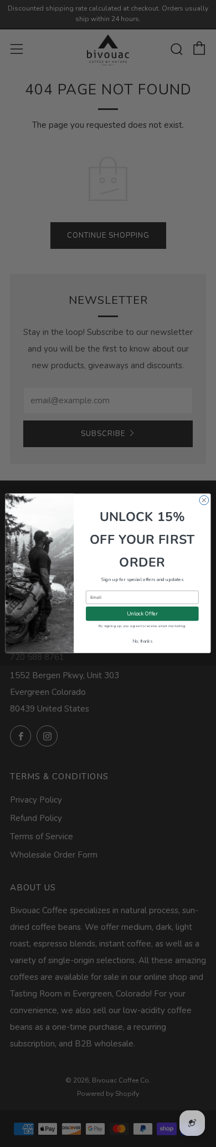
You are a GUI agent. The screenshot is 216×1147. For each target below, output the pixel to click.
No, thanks (142, 641)
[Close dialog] (204, 500)
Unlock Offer (142, 614)
